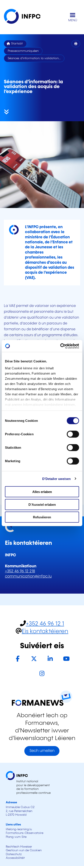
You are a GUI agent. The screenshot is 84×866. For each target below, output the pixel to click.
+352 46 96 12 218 (20, 571)
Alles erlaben (42, 492)
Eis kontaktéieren (45, 631)
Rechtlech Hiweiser (19, 846)
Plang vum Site (16, 836)
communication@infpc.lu (28, 576)
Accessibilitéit (15, 857)
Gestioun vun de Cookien (24, 850)
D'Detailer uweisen (56, 478)
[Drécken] (76, 43)
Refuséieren (42, 517)
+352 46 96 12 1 (45, 624)
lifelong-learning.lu (19, 829)
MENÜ (72, 20)
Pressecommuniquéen (23, 50)
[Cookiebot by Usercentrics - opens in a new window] (60, 346)
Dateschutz (14, 854)
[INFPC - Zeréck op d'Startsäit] (25, 17)
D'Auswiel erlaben (42, 504)
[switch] (73, 434)
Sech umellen (42, 751)
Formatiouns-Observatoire (24, 833)
